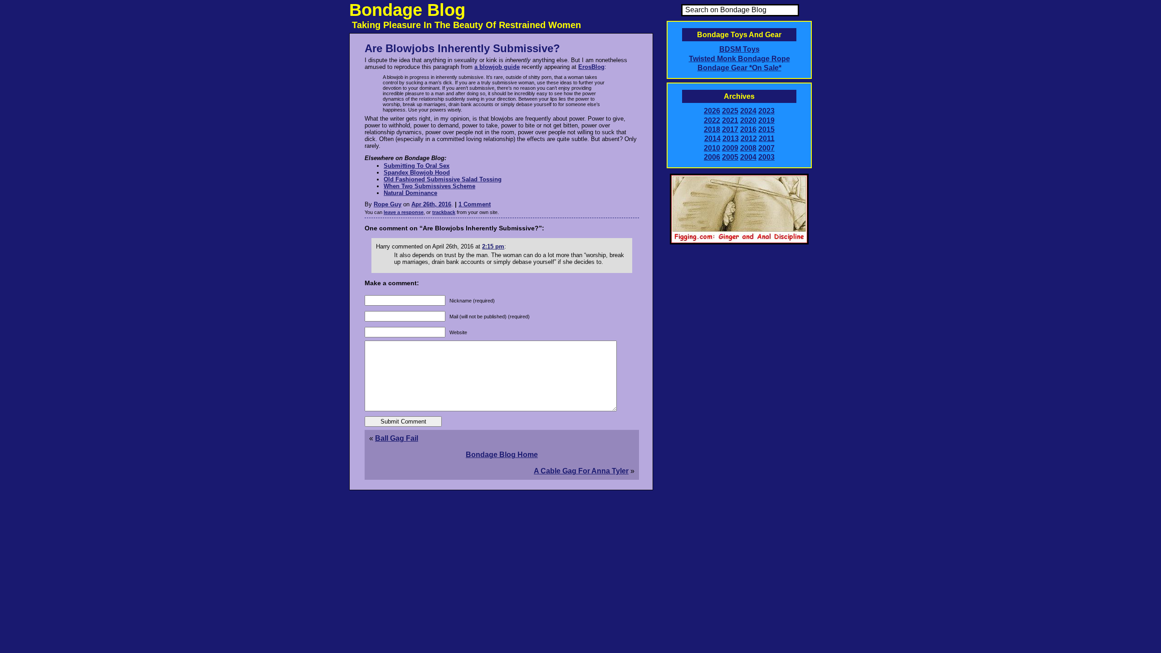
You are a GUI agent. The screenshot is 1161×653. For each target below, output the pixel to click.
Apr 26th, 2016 (431, 204)
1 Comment (475, 204)
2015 (766, 129)
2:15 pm (493, 246)
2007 (766, 148)
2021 (730, 120)
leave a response (404, 212)
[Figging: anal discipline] (739, 242)
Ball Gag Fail (396, 438)
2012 (749, 138)
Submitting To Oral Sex (416, 165)
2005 (730, 157)
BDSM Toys (739, 49)
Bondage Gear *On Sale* (739, 68)
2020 (748, 120)
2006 (712, 157)
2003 (766, 157)
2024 (748, 111)
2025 (730, 111)
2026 (712, 111)
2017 (730, 129)
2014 (712, 138)
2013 (730, 138)
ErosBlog (591, 66)
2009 (730, 148)
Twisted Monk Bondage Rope (739, 59)
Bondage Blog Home (502, 454)
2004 (748, 157)
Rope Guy (387, 204)
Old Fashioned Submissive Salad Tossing (443, 179)
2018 (712, 129)
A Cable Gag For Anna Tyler (581, 471)
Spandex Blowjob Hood (417, 172)
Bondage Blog (407, 9)
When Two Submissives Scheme (429, 186)
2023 (766, 111)
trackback (443, 212)
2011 (767, 138)
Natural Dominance (410, 193)
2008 (748, 148)
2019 (766, 120)
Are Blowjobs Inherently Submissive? (462, 48)
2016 (748, 129)
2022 (712, 120)
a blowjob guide (497, 66)
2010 (712, 148)
